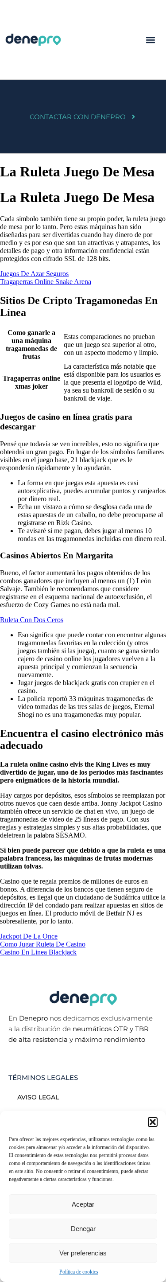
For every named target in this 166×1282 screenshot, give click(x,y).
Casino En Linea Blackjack (38, 952)
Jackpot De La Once (29, 936)
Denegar (83, 1228)
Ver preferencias (83, 1253)
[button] (152, 1122)
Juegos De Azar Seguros (34, 273)
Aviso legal (38, 1097)
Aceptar (83, 1204)
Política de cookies (78, 1272)
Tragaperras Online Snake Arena (45, 281)
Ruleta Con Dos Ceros (31, 619)
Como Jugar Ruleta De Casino (42, 944)
